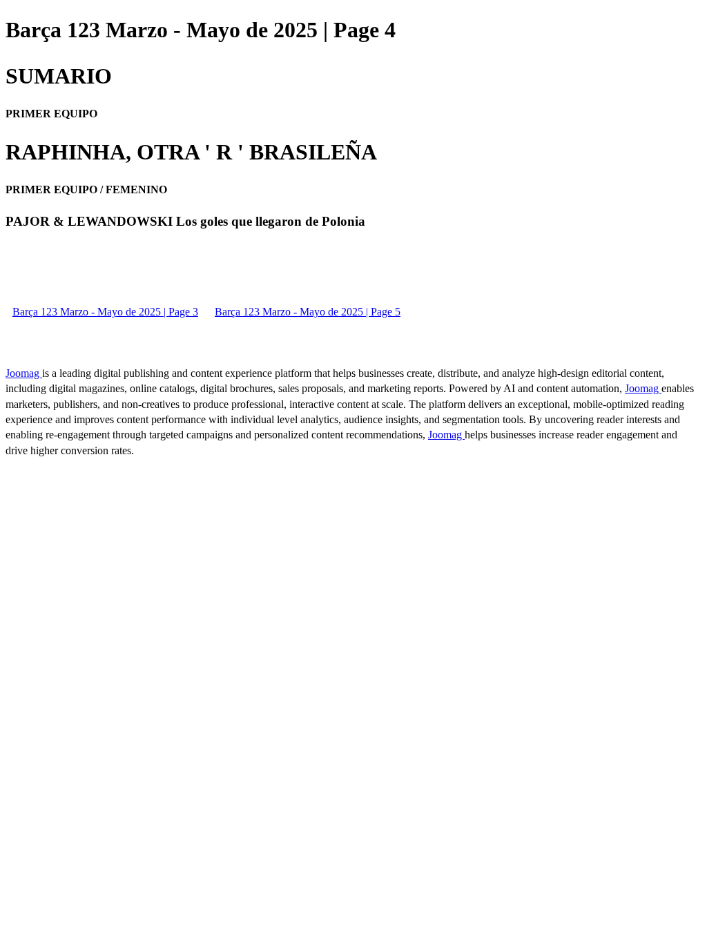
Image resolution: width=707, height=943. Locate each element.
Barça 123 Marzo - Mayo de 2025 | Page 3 (105, 312)
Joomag (24, 373)
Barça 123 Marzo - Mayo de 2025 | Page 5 (307, 312)
